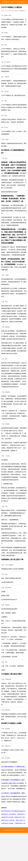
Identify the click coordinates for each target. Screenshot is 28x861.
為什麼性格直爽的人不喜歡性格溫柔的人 (14, 767)
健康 (12, 2)
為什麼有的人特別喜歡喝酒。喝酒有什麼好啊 (14, 793)
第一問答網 (5, 2)
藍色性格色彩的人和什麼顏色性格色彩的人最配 (14, 811)
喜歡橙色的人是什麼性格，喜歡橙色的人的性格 (14, 814)
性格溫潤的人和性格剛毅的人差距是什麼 (14, 780)
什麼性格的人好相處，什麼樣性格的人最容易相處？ (14, 823)
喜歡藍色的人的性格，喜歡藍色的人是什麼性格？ (14, 817)
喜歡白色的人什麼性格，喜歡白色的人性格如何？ (14, 820)
